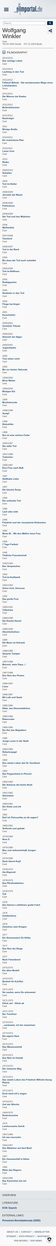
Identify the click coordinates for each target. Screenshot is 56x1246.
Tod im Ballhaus (10, 271)
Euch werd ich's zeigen (14, 1093)
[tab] (28, 52)
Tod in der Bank (10, 249)
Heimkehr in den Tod (13, 293)
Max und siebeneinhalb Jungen (19, 850)
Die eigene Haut (10, 1036)
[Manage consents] (49, 1239)
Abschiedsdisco (11, 632)
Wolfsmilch (8, 227)
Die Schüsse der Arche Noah (17, 785)
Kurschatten (8, 315)
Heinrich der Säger (12, 337)
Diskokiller (8, 424)
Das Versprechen (11, 566)
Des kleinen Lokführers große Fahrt (21, 905)
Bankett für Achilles (12, 981)
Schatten (7, 173)
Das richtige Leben (12, 61)
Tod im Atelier (9, 184)
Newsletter (42, 1232)
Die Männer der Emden (14, 96)
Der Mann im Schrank (13, 642)
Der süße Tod (9, 446)
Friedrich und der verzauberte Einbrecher (24, 522)
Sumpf (5, 413)
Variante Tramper (11, 653)
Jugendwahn (9, 347)
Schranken (8, 795)
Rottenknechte (10, 1115)
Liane (5, 686)
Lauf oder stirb (10, 511)
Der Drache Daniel (11, 621)
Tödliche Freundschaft (14, 555)
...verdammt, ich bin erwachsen (18, 1025)
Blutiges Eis (8, 391)
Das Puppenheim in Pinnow (17, 774)
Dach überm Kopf (11, 861)
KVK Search (9, 1208)
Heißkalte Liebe (10, 479)
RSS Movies (21, 1240)
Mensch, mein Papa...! (14, 664)
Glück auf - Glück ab (13, 1003)
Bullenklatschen (11, 107)
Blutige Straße (9, 129)
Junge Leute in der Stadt (15, 741)
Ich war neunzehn (11, 1137)
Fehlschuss (8, 205)
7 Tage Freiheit (10, 544)
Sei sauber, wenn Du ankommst (19, 992)
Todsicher (7, 457)
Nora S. (6, 839)
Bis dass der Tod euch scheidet (19, 260)
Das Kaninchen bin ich (14, 1181)
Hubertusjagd (9, 752)
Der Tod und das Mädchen (16, 216)
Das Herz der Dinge (12, 948)
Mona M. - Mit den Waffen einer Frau (21, 533)
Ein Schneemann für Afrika (16, 937)
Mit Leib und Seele (12, 697)
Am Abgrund (9, 872)
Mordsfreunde (9, 402)
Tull (4, 894)
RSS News (36, 1240)
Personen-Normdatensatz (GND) (21, 1220)
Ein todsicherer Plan (13, 140)
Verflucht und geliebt (13, 828)
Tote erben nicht (11, 358)
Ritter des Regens (11, 1170)
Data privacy (27, 1236)
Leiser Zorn (8, 151)
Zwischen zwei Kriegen (14, 926)
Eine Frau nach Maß (12, 468)
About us (12, 1232)
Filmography (17, 52)
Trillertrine (7, 610)
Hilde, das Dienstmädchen (16, 708)
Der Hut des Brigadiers (14, 730)
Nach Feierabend (11, 959)
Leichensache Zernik (13, 1126)
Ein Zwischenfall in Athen (15, 1159)
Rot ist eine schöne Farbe (16, 435)
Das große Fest (10, 599)
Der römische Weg (12, 1068)
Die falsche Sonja (11, 489)
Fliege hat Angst (11, 304)
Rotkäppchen (9, 282)
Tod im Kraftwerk (11, 577)
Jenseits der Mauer (12, 194)
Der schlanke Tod (11, 500)
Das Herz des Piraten (13, 675)
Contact (26, 1232)
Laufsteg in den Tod (13, 72)
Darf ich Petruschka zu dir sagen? (20, 817)
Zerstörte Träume (11, 326)
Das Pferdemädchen (13, 883)
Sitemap (11, 1236)
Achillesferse (9, 915)
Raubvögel (8, 118)
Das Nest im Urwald (12, 1058)
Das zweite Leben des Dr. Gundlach (21, 763)
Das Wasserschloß (12, 1047)
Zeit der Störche (10, 1104)
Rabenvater (8, 719)
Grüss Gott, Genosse (13, 588)
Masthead (43, 1236)
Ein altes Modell (10, 970)
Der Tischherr (9, 1014)
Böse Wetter (8, 380)
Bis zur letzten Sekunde (14, 369)
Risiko (5, 162)
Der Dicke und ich (11, 806)
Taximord (7, 238)
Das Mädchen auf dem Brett (17, 1148)
